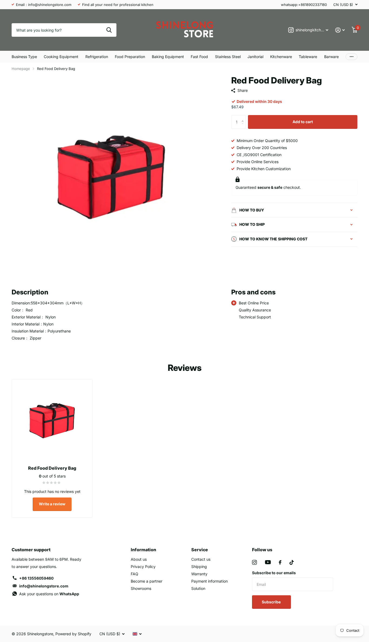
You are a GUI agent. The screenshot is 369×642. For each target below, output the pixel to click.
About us (139, 559)
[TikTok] (292, 562)
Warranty (199, 574)
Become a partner (146, 581)
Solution (198, 588)
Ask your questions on (49, 593)
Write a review (52, 504)
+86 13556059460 (36, 578)
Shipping (199, 566)
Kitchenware (281, 56)
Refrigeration (96, 56)
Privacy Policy (143, 566)
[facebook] (280, 562)
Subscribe (271, 602)
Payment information (209, 581)
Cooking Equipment (61, 56)
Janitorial (255, 56)
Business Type (24, 56)
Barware (331, 56)
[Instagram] (254, 562)
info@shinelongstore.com (43, 586)
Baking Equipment (168, 56)
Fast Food (199, 56)
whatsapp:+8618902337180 (304, 4)
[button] (244, 117)
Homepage (21, 68)
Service (199, 549)
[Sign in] (340, 30)
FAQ (134, 574)
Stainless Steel (228, 56)
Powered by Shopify (73, 633)
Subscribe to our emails (274, 572)
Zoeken (109, 30)
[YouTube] (268, 562)
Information (143, 549)
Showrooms (141, 588)
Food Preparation (130, 56)
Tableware (308, 56)
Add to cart (303, 121)
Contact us (200, 559)
